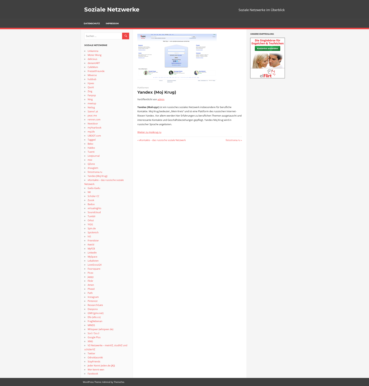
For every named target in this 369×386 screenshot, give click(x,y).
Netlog (91, 107)
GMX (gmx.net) (95, 313)
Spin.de (92, 228)
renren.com (94, 119)
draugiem (93, 168)
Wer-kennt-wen (96, 369)
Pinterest (93, 301)
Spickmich (93, 232)
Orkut (91, 220)
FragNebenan (95, 321)
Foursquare (94, 268)
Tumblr (92, 216)
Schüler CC (93, 196)
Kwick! (91, 244)
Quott (91, 87)
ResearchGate (95, 305)
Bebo (91, 143)
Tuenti (91, 151)
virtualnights (94, 208)
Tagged (92, 139)
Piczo (90, 272)
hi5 (89, 236)
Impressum (112, 23)
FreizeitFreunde (96, 71)
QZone (91, 163)
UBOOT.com (94, 135)
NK (89, 192)
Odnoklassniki (95, 357)
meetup (92, 103)
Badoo (91, 204)
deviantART (94, 63)
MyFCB (91, 248)
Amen (91, 284)
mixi (90, 159)
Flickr (90, 280)
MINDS (91, 325)
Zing (90, 91)
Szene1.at (93, 111)
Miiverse (92, 75)
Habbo (91, 147)
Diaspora (93, 309)
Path (90, 293)
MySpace (93, 256)
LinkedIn (92, 252)
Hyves (91, 83)
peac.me (92, 115)
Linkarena (93, 51)
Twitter (91, 353)
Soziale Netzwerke (111, 9)
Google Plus (94, 337)
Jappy (91, 276)
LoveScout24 (94, 264)
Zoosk (91, 200)
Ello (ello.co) (94, 317)
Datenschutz (92, 23)
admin (161, 99)
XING (90, 341)
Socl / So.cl (93, 333)
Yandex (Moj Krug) (97, 176)
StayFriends (94, 361)
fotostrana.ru (233, 140)
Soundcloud (94, 212)
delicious (93, 59)
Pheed (91, 289)
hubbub (92, 79)
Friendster (93, 240)
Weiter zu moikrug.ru (149, 132)
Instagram (93, 297)
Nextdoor (93, 123)
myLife (91, 131)
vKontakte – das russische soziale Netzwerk (162, 140)
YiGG (90, 224)
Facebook (93, 373)
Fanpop (92, 95)
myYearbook (94, 127)
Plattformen (143, 87)
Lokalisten (93, 260)
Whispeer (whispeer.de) (101, 329)
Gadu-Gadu (94, 188)
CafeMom (93, 67)
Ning (90, 99)
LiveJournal (94, 155)
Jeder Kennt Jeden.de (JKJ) (101, 365)
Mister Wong (94, 55)
